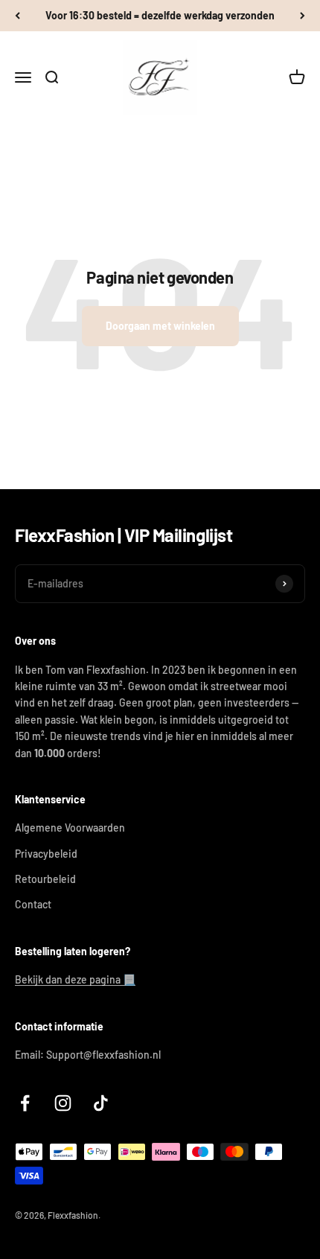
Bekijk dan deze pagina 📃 (75, 979)
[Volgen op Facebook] (25, 1103)
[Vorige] (17, 15)
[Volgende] (302, 15)
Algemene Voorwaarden (70, 827)
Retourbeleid (45, 879)
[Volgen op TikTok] (101, 1103)
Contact (33, 904)
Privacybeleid (46, 853)
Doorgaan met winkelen (160, 325)
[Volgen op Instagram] (63, 1103)
